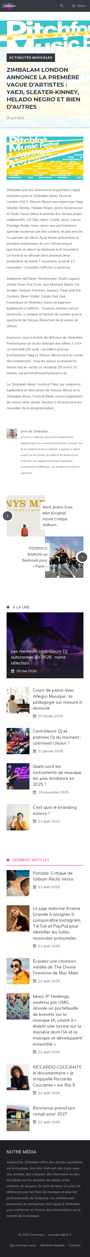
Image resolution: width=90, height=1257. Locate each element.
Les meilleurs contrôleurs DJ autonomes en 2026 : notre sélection (39, 657)
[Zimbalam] (9, 6)
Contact (74, 1245)
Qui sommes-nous (23, 1245)
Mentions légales (52, 1245)
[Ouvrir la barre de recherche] (62, 6)
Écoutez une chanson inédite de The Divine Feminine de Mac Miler (55, 967)
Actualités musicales (30, 58)
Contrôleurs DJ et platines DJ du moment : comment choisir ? (57, 736)
